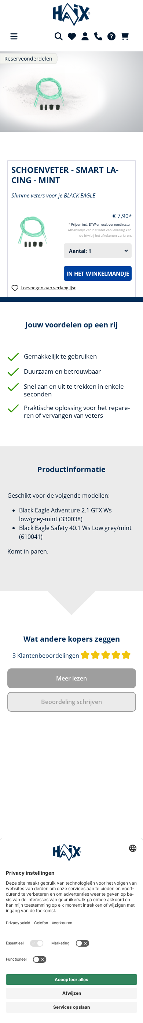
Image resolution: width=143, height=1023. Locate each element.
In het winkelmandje (97, 273)
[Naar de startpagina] (71, 14)
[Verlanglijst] (71, 36)
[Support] (98, 36)
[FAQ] (111, 36)
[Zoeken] (58, 36)
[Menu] (14, 36)
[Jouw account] (85, 36)
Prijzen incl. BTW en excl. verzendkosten (101, 224)
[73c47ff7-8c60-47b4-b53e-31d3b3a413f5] (71, 91)
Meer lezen (71, 678)
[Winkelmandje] (127, 36)
